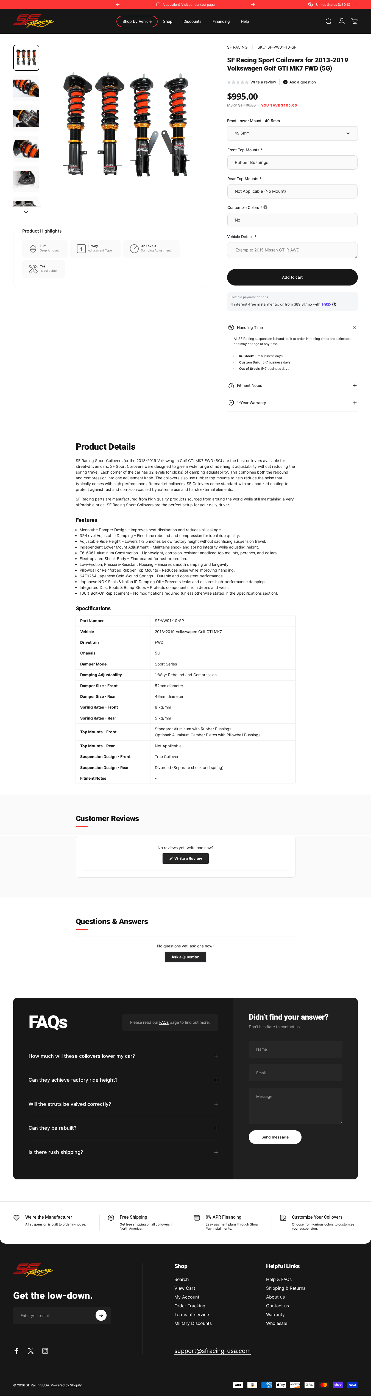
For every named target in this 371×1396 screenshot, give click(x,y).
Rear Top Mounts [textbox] (244, 178)
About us (275, 1297)
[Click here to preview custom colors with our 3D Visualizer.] (265, 207)
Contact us (277, 1305)
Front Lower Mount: (253, 120)
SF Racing (237, 47)
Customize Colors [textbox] (263, 207)
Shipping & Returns (285, 1288)
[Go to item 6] (26, 210)
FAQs (164, 1022)
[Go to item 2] (26, 88)
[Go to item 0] (26, 58)
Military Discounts (193, 1323)
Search (181, 1279)
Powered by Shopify (66, 1385)
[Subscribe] (101, 1315)
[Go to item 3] (26, 118)
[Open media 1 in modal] (127, 128)
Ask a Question (189, 958)
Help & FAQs (279, 1279)
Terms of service (191, 1314)
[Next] (253, 4)
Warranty (275, 1314)
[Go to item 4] (26, 149)
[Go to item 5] (26, 179)
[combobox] (333, 4)
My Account (186, 1297)
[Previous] (118, 4)
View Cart (184, 1288)
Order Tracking (189, 1305)
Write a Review (191, 860)
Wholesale (276, 1323)
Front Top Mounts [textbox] (245, 149)
